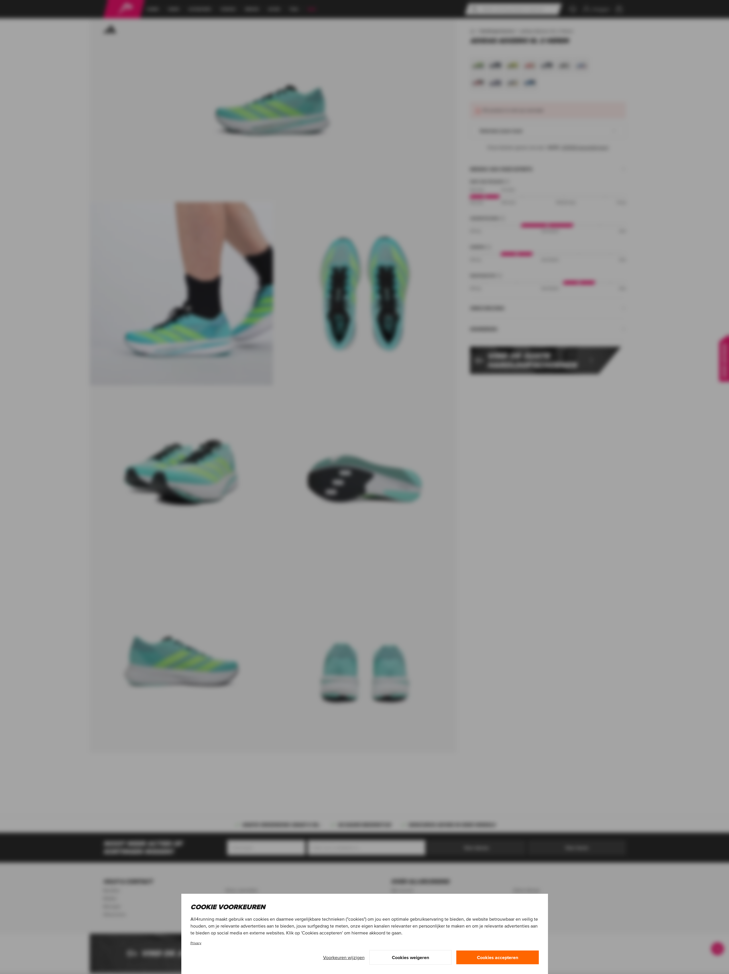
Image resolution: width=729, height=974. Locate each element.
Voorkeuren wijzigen (344, 957)
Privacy (195, 943)
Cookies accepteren (497, 957)
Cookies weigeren (410, 957)
